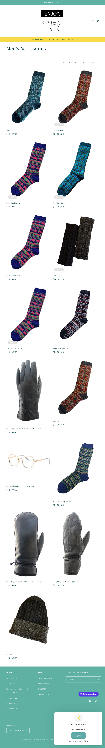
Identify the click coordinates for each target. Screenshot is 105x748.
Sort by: (61, 62)
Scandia (9, 130)
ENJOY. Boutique (29, 739)
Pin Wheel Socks (59, 203)
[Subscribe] (98, 679)
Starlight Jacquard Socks (15, 348)
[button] (5, 21)
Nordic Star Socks (13, 276)
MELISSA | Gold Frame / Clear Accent (20, 486)
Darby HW (56, 276)
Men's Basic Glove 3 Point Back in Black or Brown (25, 429)
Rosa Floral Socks (13, 203)
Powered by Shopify (42, 739)
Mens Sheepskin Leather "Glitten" (65, 582)
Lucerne (56, 421)
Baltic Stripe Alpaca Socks (63, 502)
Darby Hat (10, 655)
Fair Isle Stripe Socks (61, 348)
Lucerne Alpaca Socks (61, 130)
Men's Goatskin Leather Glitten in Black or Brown (24, 582)
